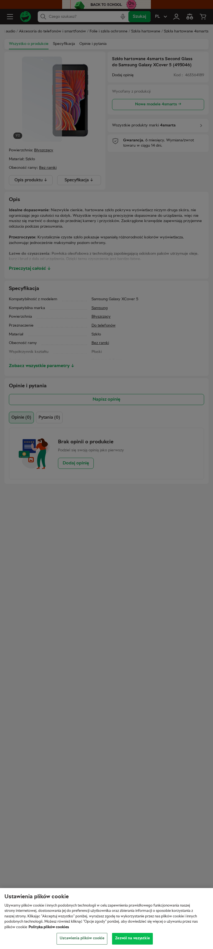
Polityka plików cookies (49, 927)
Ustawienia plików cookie (82, 938)
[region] (106, 918)
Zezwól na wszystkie (132, 938)
